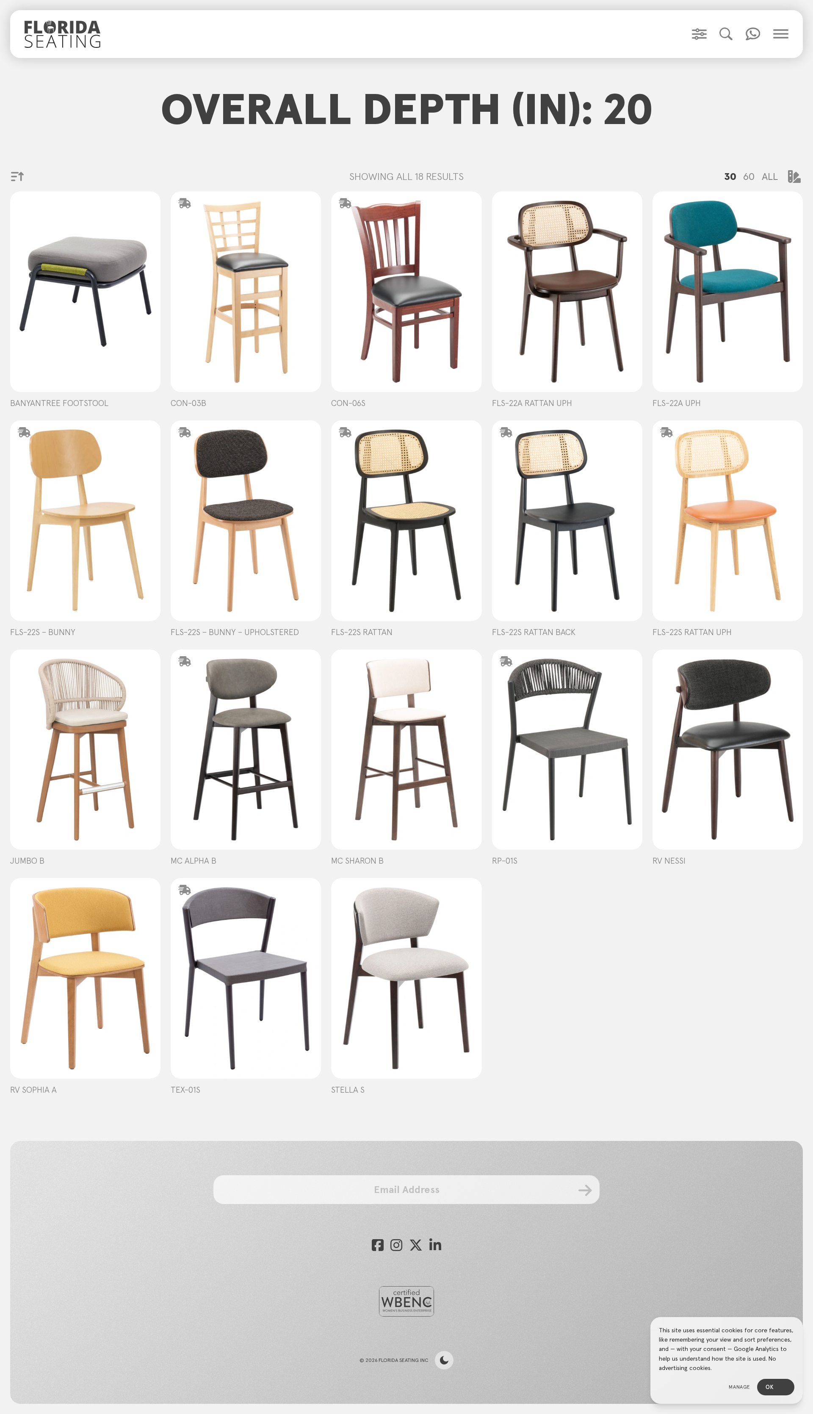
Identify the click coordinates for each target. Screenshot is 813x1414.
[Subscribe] (585, 1190)
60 (749, 176)
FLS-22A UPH (677, 403)
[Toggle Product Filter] (699, 34)
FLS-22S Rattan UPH (692, 632)
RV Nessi (669, 860)
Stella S (348, 1089)
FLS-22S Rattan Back (533, 632)
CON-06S (348, 403)
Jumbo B (27, 860)
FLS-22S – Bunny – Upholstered (235, 632)
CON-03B (188, 403)
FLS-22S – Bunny (42, 632)
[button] (726, 33)
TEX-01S (185, 1089)
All (770, 176)
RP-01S (504, 860)
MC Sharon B (357, 860)
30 (730, 176)
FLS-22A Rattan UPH (532, 403)
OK (770, 1387)
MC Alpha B (193, 860)
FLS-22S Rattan (362, 632)
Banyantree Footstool (59, 403)
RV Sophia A (33, 1089)
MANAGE (739, 1387)
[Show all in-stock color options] (794, 176)
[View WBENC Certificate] (406, 1301)
